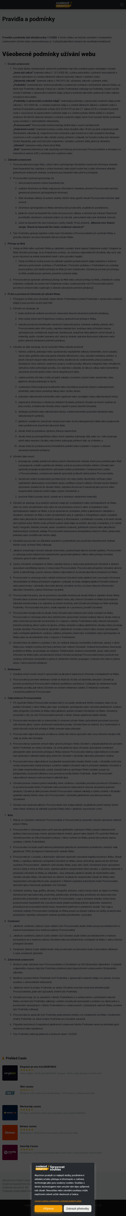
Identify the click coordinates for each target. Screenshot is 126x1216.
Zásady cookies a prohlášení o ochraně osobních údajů (58, 1201)
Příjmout (48, 1208)
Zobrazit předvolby (77, 1208)
